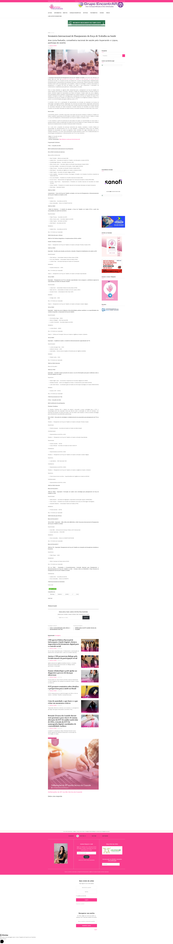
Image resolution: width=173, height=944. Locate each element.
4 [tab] (111, 191)
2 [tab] (108, 191)
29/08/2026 (59, 660)
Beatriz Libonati (53, 45)
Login (124, 1)
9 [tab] (119, 191)
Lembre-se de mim (81, 895)
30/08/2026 (59, 648)
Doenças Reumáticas (75, 12)
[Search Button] (123, 55)
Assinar (86, 617)
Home (49, 32)
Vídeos (108, 12)
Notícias (85, 12)
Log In (95, 929)
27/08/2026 (59, 690)
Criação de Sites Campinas (102, 871)
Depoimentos (105, 1)
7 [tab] (116, 191)
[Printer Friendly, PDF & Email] (52, 589)
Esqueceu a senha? (80, 903)
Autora (76, 1)
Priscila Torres (53, 648)
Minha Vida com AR (97, 1)
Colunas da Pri (111, 1)
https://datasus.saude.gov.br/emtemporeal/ (69, 139)
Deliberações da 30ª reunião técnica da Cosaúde (65, 792)
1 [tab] (107, 191)
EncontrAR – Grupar (83, 1)
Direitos (65, 12)
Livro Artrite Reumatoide (55, 16)
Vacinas (102, 12)
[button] (86, 941)
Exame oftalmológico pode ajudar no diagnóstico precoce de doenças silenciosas (62, 673)
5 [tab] (113, 191)
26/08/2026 (59, 728)
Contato (121, 1)
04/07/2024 (50, 47)
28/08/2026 (59, 677)
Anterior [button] (65, 24)
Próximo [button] (107, 24)
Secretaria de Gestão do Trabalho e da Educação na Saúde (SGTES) (80, 79)
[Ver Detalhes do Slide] (100, 5)
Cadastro (117, 1)
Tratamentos (93, 12)
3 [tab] (110, 191)
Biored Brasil (90, 1)
